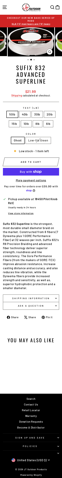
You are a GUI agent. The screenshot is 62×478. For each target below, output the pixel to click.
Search (31, 398)
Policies (30, 446)
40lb (25, 114)
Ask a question (31, 305)
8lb (37, 123)
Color (31, 133)
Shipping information (31, 298)
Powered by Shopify (31, 474)
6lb (48, 123)
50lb (12, 114)
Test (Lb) (31, 107)
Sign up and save (30, 437)
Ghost (18, 140)
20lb (50, 114)
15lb (14, 123)
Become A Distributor (31, 427)
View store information (21, 213)
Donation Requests (31, 421)
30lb (37, 114)
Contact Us (31, 404)
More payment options (31, 180)
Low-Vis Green (38, 140)
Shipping (16, 95)
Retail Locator (31, 410)
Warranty (31, 415)
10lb (26, 123)
